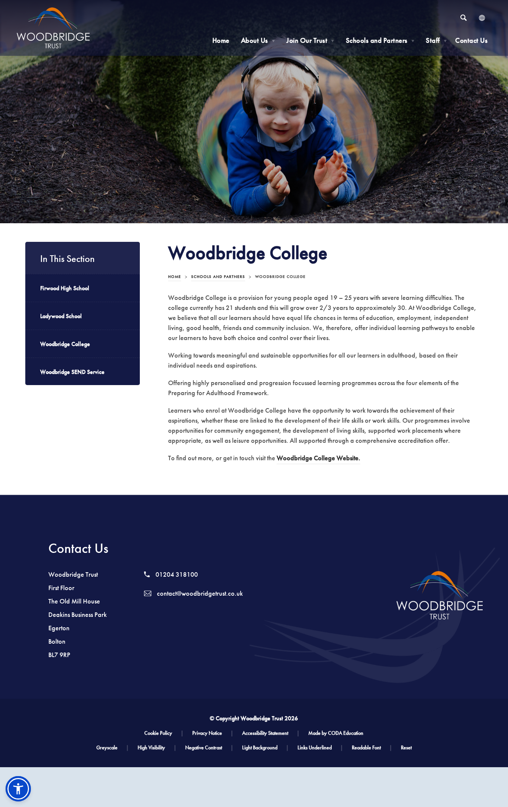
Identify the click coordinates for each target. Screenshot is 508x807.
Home (220, 40)
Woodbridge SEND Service (72, 371)
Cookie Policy (163, 733)
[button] (18, 789)
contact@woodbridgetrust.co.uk (199, 593)
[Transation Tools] (482, 18)
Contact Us (471, 40)
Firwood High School (64, 288)
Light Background (265, 747)
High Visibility (157, 747)
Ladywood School (61, 316)
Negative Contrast (209, 747)
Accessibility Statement (270, 733)
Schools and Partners (380, 40)
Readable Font (372, 747)
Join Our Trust (310, 40)
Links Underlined (320, 747)
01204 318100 (176, 574)
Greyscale (112, 747)
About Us (258, 40)
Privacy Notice (212, 733)
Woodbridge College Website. (318, 459)
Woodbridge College (65, 344)
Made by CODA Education (335, 733)
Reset (406, 747)
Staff (436, 40)
